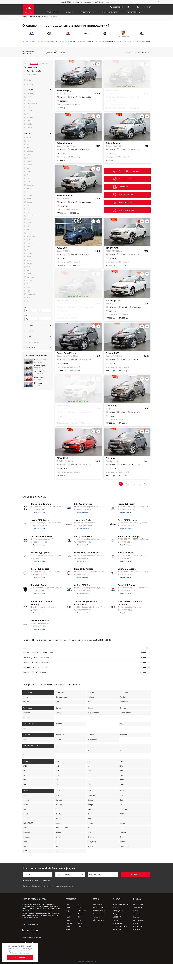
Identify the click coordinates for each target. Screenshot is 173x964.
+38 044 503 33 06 (127, 591)
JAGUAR (29, 202)
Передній (59, 724)
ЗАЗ (28, 301)
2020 (122, 766)
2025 (89, 761)
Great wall (30, 185)
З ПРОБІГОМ (34, 63)
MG (28, 226)
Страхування (117, 923)
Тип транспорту (30, 67)
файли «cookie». (14, 951)
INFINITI (29, 199)
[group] (31, 36)
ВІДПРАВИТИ (135, 874)
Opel (28, 250)
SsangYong (30, 277)
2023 (25, 766)
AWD (25, 728)
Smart (29, 274)
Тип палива (28, 325)
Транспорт (51, 12)
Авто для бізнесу (133, 12)
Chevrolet (30, 158)
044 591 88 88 (125, 558)
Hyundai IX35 (63, 406)
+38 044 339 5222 (40, 558)
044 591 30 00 (38, 591)
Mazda (29, 233)
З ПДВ (29, 80)
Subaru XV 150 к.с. (63, 251)
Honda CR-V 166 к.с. (113, 93)
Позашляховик (32, 103)
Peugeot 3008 (112, 353)
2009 (90, 780)
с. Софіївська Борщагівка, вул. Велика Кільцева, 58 (91, 539)
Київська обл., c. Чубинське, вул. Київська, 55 (134, 506)
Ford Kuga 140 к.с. (112, 461)
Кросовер (30, 93)
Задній (122, 724)
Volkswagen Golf (114, 300)
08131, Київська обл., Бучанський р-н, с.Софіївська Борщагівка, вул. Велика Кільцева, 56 (91, 607)
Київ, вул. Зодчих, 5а (41, 623)
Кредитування (118, 911)
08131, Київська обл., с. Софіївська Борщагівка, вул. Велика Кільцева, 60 (134, 588)
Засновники (137, 907)
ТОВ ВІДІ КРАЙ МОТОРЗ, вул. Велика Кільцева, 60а (134, 539)
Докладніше (104, 2)
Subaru (29, 280)
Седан (29, 100)
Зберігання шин (98, 920)
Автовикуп (116, 920)
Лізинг (115, 907)
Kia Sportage (112, 406)
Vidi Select (30, 84)
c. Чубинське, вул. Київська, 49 (45, 607)
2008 (122, 780)
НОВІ (26, 63)
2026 (57, 761)
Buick (29, 147)
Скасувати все (51, 52)
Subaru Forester (64, 143)
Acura (29, 137)
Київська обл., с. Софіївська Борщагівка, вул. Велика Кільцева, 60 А (134, 555)
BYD (57, 795)
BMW (28, 144)
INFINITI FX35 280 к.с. (114, 251)
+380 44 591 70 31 (83, 574)
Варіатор (123, 735)
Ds (28, 175)
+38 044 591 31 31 (39, 610)
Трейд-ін (116, 914)
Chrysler (29, 161)
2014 (57, 775)
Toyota (29, 291)
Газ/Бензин (27, 713)
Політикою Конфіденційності (20, 953)
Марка (27, 133)
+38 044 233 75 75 (127, 526)
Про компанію (138, 904)
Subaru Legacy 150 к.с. (65, 93)
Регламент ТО (98, 904)
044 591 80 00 (38, 509)
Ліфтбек (29, 124)
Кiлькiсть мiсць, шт (31, 342)
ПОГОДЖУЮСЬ (20, 957)
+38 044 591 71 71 (126, 574)
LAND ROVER (31, 216)
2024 (121, 761)
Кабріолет (30, 117)
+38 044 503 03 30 (84, 591)
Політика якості (138, 920)
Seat (28, 267)
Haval (29, 188)
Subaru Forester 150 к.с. (66, 146)
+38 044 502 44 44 (127, 542)
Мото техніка (32, 74)
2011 (25, 780)
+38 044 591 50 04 (84, 610)
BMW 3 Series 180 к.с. (65, 461)
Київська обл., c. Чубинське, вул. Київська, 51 (47, 523)
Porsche (29, 256)
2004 (122, 784)
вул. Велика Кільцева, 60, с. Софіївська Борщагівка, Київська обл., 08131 (47, 506)
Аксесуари (96, 917)
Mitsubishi (30, 243)
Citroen (29, 164)
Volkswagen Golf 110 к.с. (115, 303)
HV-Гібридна (93, 739)
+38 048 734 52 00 (127, 610)
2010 (57, 780)
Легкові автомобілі (34, 71)
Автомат (91, 735)
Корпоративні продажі (121, 904)
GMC (89, 809)
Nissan (29, 246)
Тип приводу (29, 331)
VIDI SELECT (117, 917)
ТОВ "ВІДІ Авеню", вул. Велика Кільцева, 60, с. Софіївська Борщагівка (47, 588)
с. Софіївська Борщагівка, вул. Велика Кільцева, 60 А (91, 588)
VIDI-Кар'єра (137, 926)
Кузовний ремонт (99, 911)
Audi (28, 141)
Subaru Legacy (64, 90)
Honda (29, 192)
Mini (28, 239)
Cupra (122, 800)
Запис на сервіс (98, 907)
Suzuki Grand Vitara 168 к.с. (67, 356)
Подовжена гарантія (120, 926)
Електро (123, 708)
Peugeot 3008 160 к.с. (114, 356)
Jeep (28, 209)
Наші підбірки (29, 347)
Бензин (90, 708)
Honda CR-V (111, 90)
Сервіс (68, 12)
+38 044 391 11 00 (39, 626)
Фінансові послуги (109, 12)
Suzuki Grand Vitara (66, 353)
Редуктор (59, 739)
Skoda (29, 270)
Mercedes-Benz (32, 236)
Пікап (29, 97)
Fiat (28, 178)
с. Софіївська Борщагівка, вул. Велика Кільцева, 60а (91, 506)
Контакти (136, 929)
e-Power (26, 717)
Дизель (58, 708)
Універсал (30, 114)
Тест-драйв (117, 929)
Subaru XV (62, 248)
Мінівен (29, 107)
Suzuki (29, 284)
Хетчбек (30, 110)
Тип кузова (28, 89)
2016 (121, 770)
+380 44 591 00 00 (40, 542)
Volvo (29, 297)
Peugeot (30, 253)
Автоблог (136, 914)
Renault (29, 263)
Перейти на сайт (39, 512)
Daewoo (29, 168)
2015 (25, 775)
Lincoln (29, 222)
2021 (89, 766)
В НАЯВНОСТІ (45, 63)
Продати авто (86, 12)
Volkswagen (31, 294)
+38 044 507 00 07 (40, 574)
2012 (121, 775)
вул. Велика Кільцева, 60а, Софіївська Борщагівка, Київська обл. (134, 523)
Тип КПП (27, 336)
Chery (29, 154)
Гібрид (58, 713)
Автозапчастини (98, 914)
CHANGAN (30, 151)
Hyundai (29, 195)
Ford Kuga (110, 458)
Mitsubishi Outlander (67, 300)
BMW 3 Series (63, 458)
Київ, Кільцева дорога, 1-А (87, 523)
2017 (89, 770)
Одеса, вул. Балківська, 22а (130, 607)
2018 (57, 770)
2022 (57, 766)
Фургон (29, 127)
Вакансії (136, 923)
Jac (28, 205)
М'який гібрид (125, 713)
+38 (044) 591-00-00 (84, 526)
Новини (136, 917)
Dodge (29, 171)
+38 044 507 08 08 (84, 542)
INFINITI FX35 (112, 248)
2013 (89, 775)
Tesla (28, 287)
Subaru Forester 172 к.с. (66, 198)
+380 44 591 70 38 (40, 526)
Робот (25, 739)
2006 (57, 784)
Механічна (60, 735)
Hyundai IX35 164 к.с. (65, 408)
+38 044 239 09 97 (84, 509)
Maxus (29, 229)
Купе (28, 120)
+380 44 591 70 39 (127, 509)
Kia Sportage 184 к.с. (113, 408)
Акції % (135, 911)
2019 (25, 770)
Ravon (29, 260)
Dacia (25, 805)
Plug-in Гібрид (93, 713)
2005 (90, 784)
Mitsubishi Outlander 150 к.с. (68, 303)
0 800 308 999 (49, 886)
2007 (25, 784)
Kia (28, 212)
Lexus (29, 219)
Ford (28, 182)
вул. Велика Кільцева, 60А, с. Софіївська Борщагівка (134, 571)
